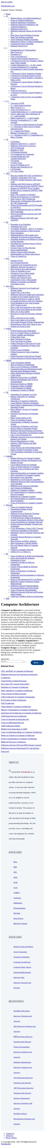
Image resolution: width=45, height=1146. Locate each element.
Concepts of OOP (17, 103)
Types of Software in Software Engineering (27, 556)
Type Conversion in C (19, 57)
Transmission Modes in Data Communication (21, 510)
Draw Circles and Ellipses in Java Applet (26, 309)
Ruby (16, 877)
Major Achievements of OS (21, 418)
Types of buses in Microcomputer (13, 694)
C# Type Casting (17, 171)
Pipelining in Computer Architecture (14, 687)
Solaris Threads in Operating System (24, 450)
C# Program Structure (19, 152)
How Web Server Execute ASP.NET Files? (27, 186)
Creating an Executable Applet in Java (25, 297)
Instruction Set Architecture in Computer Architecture (21, 713)
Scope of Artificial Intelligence (22, 20)
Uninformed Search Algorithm (22, 44)
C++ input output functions (21, 105)
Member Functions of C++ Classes (24, 133)
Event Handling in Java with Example (25, 303)
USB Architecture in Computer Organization (18, 697)
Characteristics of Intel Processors (13, 681)
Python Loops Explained (20, 350)
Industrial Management (22, 972)
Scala (16, 888)
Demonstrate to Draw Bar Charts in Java (26, 324)
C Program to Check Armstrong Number (26, 74)
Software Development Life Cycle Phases (26, 579)
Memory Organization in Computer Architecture (19, 710)
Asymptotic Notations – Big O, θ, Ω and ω (27, 229)
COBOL (17, 893)
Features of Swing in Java (20, 326)
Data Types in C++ (18, 108)
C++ (7, 101)
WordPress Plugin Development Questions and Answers (24, 1119)
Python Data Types (18, 337)
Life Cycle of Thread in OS (21, 435)
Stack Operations (17, 233)
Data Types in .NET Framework (23, 199)
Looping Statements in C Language (24, 67)
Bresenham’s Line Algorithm (21, 477)
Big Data (17, 913)
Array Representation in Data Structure (25, 231)
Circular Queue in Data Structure (23, 248)
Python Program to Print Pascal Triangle (26, 356)
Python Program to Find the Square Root (26, 358)
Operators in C (16, 54)
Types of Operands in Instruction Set (15, 719)
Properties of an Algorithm (21, 224)
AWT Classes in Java (19, 305)
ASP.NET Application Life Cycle (23, 178)
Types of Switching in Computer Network (26, 522)
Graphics (9, 456)
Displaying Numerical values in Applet (25, 299)
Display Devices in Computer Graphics (25, 458)
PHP (7, 599)
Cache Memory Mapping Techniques (25, 403)
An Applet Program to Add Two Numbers (26, 301)
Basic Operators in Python (20, 339)
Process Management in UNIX (22, 441)
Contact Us (10, 1134)
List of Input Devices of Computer (24, 465)
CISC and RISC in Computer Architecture (17, 671)
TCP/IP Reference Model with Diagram (26, 518)
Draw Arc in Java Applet (20, 312)
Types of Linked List (18, 256)
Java (7, 258)
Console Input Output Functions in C (25, 59)
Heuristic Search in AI (19, 46)
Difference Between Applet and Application (27, 295)
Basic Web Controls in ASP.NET (23, 195)
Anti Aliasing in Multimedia (21, 488)
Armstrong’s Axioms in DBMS (22, 390)
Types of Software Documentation (24, 590)
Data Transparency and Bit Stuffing (24, 543)
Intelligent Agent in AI (19, 29)
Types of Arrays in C (18, 91)
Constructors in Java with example (24, 280)
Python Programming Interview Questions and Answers (23, 1052)
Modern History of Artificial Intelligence (26, 18)
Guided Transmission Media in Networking (27, 520)
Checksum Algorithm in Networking (24, 531)
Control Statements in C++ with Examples (27, 112)
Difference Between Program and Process (26, 431)
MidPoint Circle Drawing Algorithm (24, 486)
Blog (15, 862)
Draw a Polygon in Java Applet (22, 318)
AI (7, 16)
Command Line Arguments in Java (24, 265)
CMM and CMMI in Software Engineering (27, 596)
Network (9, 505)
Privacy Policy (11, 1138)
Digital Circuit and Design (23, 947)
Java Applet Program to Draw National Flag (27, 322)
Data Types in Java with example (23, 269)
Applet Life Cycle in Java (20, 292)
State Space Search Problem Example (25, 35)
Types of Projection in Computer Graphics (27, 503)
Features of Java (17, 261)
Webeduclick (6, 1144)
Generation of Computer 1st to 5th (23, 394)
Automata (17, 898)
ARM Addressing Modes (10, 726)
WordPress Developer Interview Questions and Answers (23, 1016)
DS (7, 222)
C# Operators (16, 169)
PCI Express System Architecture (13, 700)
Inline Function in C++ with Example (25, 118)
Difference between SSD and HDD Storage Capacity (21, 745)
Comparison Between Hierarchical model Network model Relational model (26, 370)
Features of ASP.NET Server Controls (25, 188)
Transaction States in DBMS (21, 386)
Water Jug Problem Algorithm (22, 37)
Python (8, 329)
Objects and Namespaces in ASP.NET (25, 197)
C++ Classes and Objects (20, 131)
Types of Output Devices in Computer (25, 467)
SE (7, 554)
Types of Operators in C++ (21, 110)
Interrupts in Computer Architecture (24, 401)
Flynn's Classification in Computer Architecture (19, 739)
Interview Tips (19, 977)
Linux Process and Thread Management (26, 448)
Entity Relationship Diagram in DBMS (25, 373)
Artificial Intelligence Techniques (23, 22)
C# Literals (15, 161)
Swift (15, 882)
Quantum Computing (21, 957)
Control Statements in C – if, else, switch (26, 65)
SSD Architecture (7, 703)
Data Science (18, 918)
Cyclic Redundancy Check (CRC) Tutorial (27, 528)
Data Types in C (17, 52)
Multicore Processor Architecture (13, 742)
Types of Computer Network (21, 507)
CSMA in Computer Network (22, 550)
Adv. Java (9, 286)
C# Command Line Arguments (22, 154)
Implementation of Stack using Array (24, 235)
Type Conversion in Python (21, 341)
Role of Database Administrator (22, 365)
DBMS (8, 360)
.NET (8, 173)
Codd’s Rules (16, 375)
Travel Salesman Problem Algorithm (24, 39)
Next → (37, 663)
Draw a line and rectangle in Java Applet (26, 307)
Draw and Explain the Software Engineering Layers (23, 559)
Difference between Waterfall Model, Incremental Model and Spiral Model (25, 587)
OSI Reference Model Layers (22, 516)
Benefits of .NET (17, 150)
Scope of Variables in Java (20, 271)
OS (7, 392)
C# (7, 139)
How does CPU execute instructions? (15, 684)
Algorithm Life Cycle (19, 227)
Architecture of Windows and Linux (24, 426)
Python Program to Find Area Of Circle (25, 343)
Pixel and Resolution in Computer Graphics (27, 473)
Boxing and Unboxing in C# (21, 167)
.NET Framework (17, 148)
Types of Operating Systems (21, 420)
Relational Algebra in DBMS (22, 384)
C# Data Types (16, 163)
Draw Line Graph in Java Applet (23, 320)
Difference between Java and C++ (23, 267)
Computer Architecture (22, 962)
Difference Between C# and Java (23, 146)
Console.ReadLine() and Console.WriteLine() (20, 157)
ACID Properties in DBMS (21, 388)
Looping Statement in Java (21, 275)
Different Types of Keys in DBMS (24, 377)
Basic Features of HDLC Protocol (23, 541)
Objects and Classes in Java (21, 278)
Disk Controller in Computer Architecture (16, 691)
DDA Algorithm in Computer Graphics (25, 475)
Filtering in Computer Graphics (22, 490)
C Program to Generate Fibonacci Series (26, 76)
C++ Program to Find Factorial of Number (27, 125)
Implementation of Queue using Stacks (25, 254)
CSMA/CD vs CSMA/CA (21, 552)
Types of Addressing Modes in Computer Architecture (21, 732)
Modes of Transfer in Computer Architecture (18, 735)
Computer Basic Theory (22, 967)
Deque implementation (19, 250)
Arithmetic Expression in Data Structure (26, 237)
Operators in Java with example (22, 273)
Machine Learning (20, 923)
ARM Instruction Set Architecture (14, 716)
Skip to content (6, 2)
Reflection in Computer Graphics (23, 497)
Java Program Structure (19, 263)
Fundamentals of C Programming (23, 50)
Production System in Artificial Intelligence (27, 42)
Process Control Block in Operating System (27, 433)
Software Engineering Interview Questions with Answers (23, 1103)
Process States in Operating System (24, 429)
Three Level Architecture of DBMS (24, 367)
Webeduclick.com (8, 6)
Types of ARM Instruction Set (12, 723)
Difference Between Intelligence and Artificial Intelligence (24, 26)
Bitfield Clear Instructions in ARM (14, 729)
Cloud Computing (20, 952)
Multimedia (18, 903)
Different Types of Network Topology (25, 514)
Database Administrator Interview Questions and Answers (23, 1067)
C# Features (15, 142)
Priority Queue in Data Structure (23, 252)
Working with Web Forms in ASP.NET (25, 184)
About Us (9, 1136)
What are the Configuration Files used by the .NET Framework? (26, 202)
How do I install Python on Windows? (25, 333)
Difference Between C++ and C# (23, 144)
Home (8, 14)
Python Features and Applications (23, 331)
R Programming (19, 908)
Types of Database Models (21, 363)
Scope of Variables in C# (20, 165)
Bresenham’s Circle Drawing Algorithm (26, 480)
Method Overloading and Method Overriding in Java (23, 283)
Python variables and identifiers (22, 335)
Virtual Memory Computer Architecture (16, 707)
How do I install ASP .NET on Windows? (26, 176)
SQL (15, 872)
